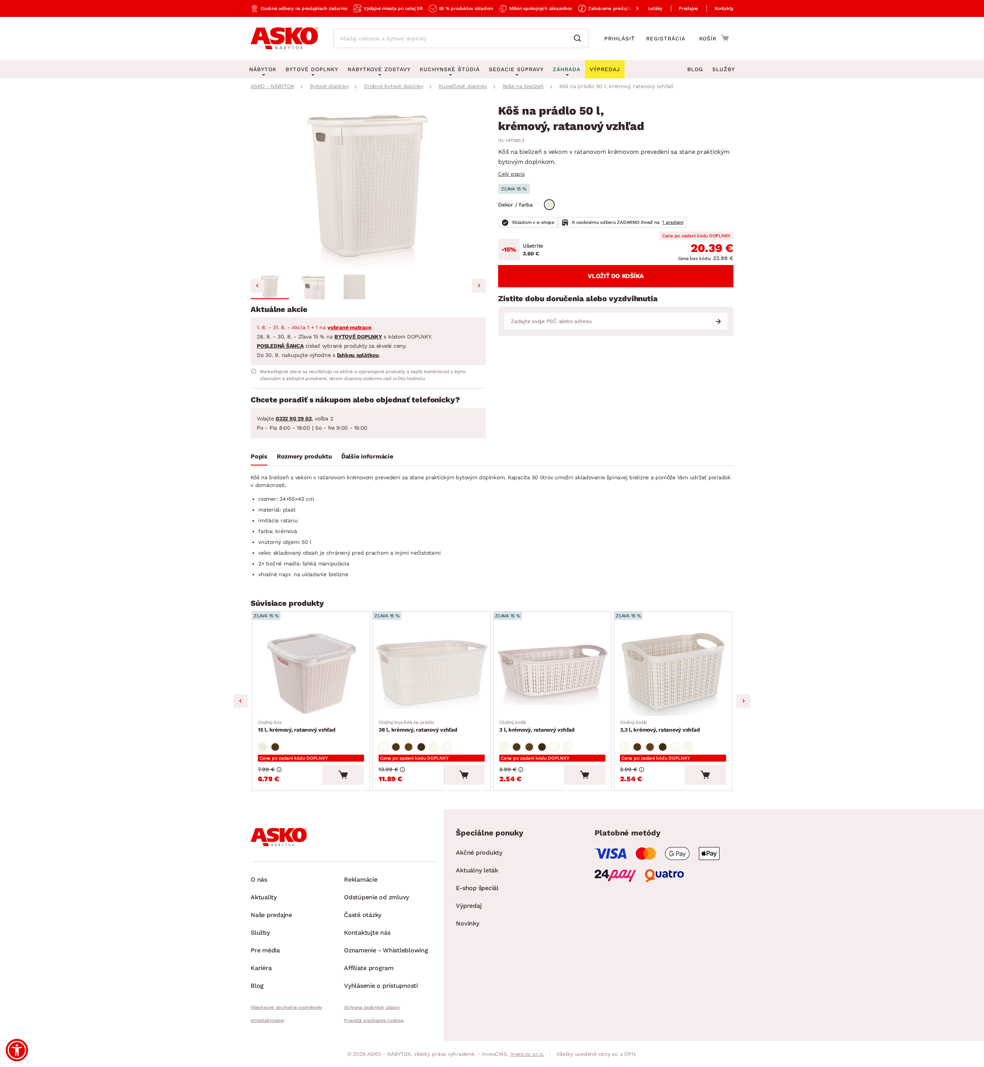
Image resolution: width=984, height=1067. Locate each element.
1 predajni (672, 222)
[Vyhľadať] (579, 38)
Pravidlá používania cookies (373, 1020)
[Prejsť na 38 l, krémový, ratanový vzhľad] (431, 672)
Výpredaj (468, 905)
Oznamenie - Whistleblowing (386, 950)
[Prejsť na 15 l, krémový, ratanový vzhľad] (311, 672)
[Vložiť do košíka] (343, 775)
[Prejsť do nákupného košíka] (714, 38)
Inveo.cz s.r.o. (527, 1054)
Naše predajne (271, 915)
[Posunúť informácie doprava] (631, 8)
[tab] (259, 458)
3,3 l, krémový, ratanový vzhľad (660, 726)
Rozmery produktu (304, 456)
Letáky (655, 8)
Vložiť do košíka (616, 276)
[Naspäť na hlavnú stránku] (284, 38)
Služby (723, 69)
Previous (241, 701)
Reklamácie (360, 879)
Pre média (265, 950)
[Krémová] (549, 204)
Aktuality (264, 897)
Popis (259, 456)
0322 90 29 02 (294, 418)
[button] (270, 287)
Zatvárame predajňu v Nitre (618, 8)
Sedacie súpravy (516, 69)
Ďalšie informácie (367, 456)
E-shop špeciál (477, 888)
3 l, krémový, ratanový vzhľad (537, 726)
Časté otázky (362, 915)
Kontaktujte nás (367, 932)
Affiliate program (369, 968)
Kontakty (724, 8)
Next (743, 701)
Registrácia (665, 38)
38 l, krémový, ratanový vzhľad (418, 726)
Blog (695, 69)
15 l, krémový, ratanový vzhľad (297, 726)
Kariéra (261, 968)
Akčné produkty (479, 852)
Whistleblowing (267, 1020)
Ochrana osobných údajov (371, 1007)
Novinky (467, 923)
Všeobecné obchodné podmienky (286, 1007)
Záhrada (566, 69)
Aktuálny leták (477, 870)
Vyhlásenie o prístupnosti (381, 985)
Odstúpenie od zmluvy (376, 897)
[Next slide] (479, 286)
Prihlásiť (619, 38)
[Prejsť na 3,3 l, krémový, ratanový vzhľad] (673, 672)
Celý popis (511, 174)
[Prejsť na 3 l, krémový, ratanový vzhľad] (552, 672)
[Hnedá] (275, 747)
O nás (259, 879)
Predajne (688, 8)
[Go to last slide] (257, 286)
